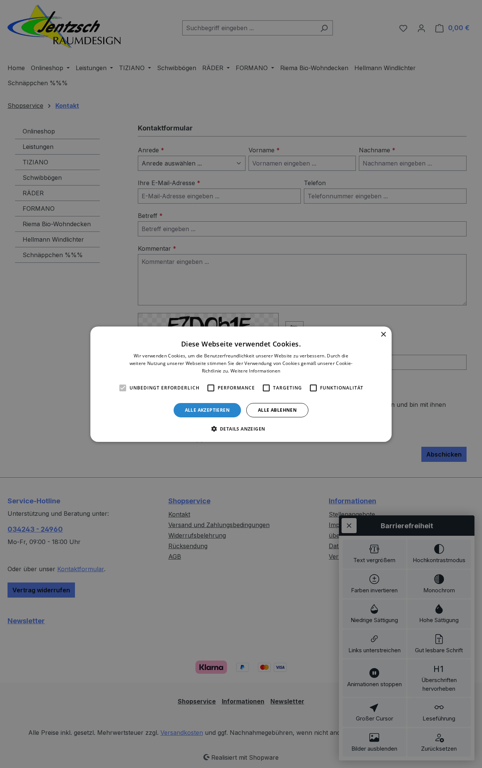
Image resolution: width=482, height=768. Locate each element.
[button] (241, 428)
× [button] (383, 334)
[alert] (241, 384)
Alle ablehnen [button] (277, 409)
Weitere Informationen (255, 370)
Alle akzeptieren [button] (207, 409)
